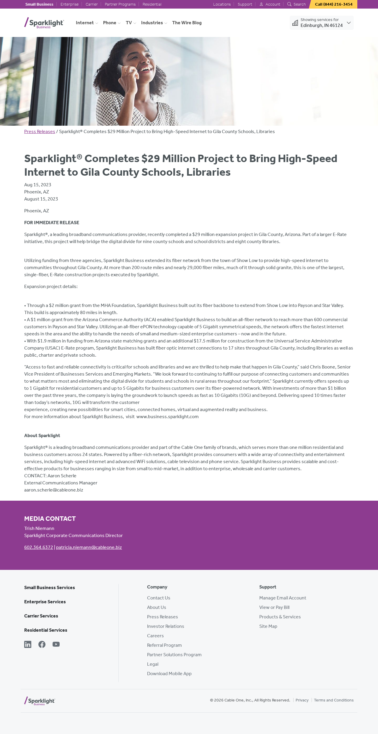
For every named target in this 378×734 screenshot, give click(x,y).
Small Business (39, 4)
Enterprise (70, 4)
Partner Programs (120, 4)
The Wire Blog (187, 22)
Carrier (92, 4)
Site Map (268, 626)
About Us (156, 607)
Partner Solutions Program (174, 654)
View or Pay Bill (274, 607)
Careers (155, 635)
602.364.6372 (38, 547)
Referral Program (164, 645)
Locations (222, 4)
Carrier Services (41, 616)
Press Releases (39, 131)
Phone (109, 22)
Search (299, 4)
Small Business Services (49, 587)
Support (245, 4)
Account (272, 4)
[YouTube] (56, 645)
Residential (152, 4)
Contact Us (158, 598)
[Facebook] (41, 645)
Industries (152, 22)
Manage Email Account (282, 598)
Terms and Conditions (334, 700)
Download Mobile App (169, 673)
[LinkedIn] (27, 645)
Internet (85, 22)
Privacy (302, 700)
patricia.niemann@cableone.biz (89, 547)
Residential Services (45, 630)
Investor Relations (165, 626)
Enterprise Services (45, 601)
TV (129, 22)
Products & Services (280, 617)
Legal (152, 664)
